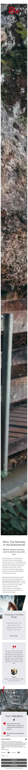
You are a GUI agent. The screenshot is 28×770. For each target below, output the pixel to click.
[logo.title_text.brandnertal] (14, 10)
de (23, 1)
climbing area (19, 569)
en (26, 1)
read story (14, 636)
